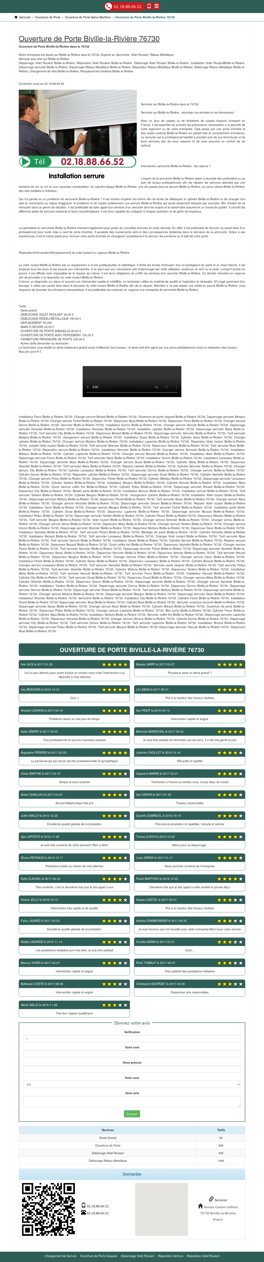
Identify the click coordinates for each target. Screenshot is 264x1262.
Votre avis (132, 1093)
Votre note (132, 1078)
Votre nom (132, 1047)
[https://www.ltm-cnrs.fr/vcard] (48, 1209)
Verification (132, 1032)
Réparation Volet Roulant (203, 1256)
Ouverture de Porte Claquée (98, 1256)
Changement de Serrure (61, 1256)
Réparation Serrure (170, 1256)
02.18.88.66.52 (127, 6)
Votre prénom (132, 1062)
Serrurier (220, 1200)
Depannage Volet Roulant (137, 1256)
